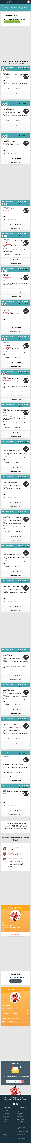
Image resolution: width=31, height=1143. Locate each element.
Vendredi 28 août (20, 1116)
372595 (27, 72)
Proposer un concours (22, 1099)
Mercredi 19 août (6, 1116)
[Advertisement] (15, 43)
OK (22, 1081)
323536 (27, 307)
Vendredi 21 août (6, 1113)
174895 (27, 755)
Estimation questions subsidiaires (10, 1018)
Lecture (4, 1137)
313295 (27, 376)
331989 (27, 273)
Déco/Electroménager (7, 1135)
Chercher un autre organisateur (12, 22)
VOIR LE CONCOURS (16, 97)
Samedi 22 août (5, 1111)
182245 (27, 515)
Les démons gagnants (7, 1008)
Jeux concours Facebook (21, 1130)
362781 (27, 107)
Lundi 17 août (5, 1119)
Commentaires (8, 88)
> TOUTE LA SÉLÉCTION (15, 934)
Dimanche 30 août (20, 1119)
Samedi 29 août (19, 1117)
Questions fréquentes (7, 1021)
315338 (27, 341)
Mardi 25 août (19, 1111)
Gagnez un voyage (6, 1124)
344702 (27, 206)
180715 (27, 549)
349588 (27, 139)
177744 (27, 722)
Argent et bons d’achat (7, 1129)
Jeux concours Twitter (21, 1138)
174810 (27, 789)
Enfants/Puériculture (7, 1133)
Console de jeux (10, 1127)
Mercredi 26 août (20, 1113)
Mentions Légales (12, 1099)
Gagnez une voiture (6, 1126)
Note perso (18, 88)
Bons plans (15, 1100)
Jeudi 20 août (5, 1114)
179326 (27, 584)
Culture (4, 1130)
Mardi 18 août (5, 1117)
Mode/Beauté (5, 1131)
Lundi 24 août (5, 1110)
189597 (27, 408)
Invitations (4, 1134)
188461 (27, 445)
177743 (27, 688)
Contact (5, 1099)
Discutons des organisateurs (9, 1013)
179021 (27, 653)
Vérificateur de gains (7, 1005)
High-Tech (4, 1127)
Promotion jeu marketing (21, 1139)
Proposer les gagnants (15, 93)
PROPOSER (16, 981)
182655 (27, 480)
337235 (27, 238)
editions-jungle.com (8, 67)
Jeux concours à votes (21, 1134)
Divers (7, 1137)
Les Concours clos (6, 1010)
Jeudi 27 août (19, 1114)
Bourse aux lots (6, 1016)
